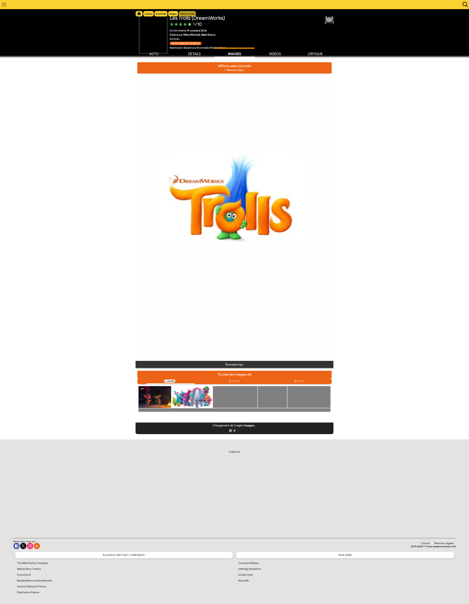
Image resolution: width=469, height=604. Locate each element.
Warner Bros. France (29, 568)
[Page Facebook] (16, 546)
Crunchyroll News (248, 563)
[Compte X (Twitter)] (23, 546)
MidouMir (243, 580)
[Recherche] (464, 4)
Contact (425, 543)
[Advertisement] (234, 490)
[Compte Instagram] (30, 546)
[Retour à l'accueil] (232, 4)
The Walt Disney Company (32, 563)
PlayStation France (28, 592)
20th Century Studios (185, 43)
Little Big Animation (249, 568)
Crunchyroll (24, 574)
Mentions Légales (444, 543)
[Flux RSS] (37, 546)
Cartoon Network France (31, 586)
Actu (153, 54)
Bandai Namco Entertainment (34, 580)
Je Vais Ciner (245, 574)
